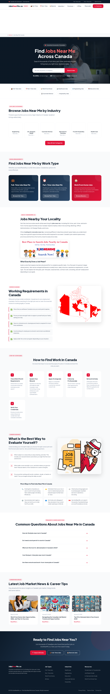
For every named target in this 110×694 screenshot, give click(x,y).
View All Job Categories (55, 143)
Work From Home (50, 676)
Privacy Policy (82, 690)
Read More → (14, 621)
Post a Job (88, 6)
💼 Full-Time (34, 6)
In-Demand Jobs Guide (91, 676)
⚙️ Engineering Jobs (78, 88)
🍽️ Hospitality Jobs (63, 93)
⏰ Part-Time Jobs (31, 88)
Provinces (70, 6)
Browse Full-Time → (19, 196)
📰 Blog (79, 6)
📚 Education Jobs (93, 88)
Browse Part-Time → (51, 196)
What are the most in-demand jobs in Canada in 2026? (40, 548)
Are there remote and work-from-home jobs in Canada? (40, 562)
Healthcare (68, 670)
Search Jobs (71, 70)
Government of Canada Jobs (92, 670)
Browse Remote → (81, 196)
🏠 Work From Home (46, 88)
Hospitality (68, 682)
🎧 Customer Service (47, 93)
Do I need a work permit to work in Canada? (36, 540)
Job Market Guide (89, 673)
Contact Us (98, 690)
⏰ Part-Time (43, 6)
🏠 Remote (53, 6)
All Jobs (47, 679)
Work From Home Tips (91, 679)
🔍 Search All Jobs (38, 653)
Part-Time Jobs (87, 1)
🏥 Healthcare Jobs (62, 88)
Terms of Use (90, 690)
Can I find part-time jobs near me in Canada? (36, 555)
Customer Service (70, 679)
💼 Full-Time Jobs (16, 88)
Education (68, 676)
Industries (61, 6)
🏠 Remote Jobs (72, 653)
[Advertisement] (55, 21)
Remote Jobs (98, 1)
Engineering (68, 673)
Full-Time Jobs (77, 1)
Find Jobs (99, 6)
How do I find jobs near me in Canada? (34, 533)
